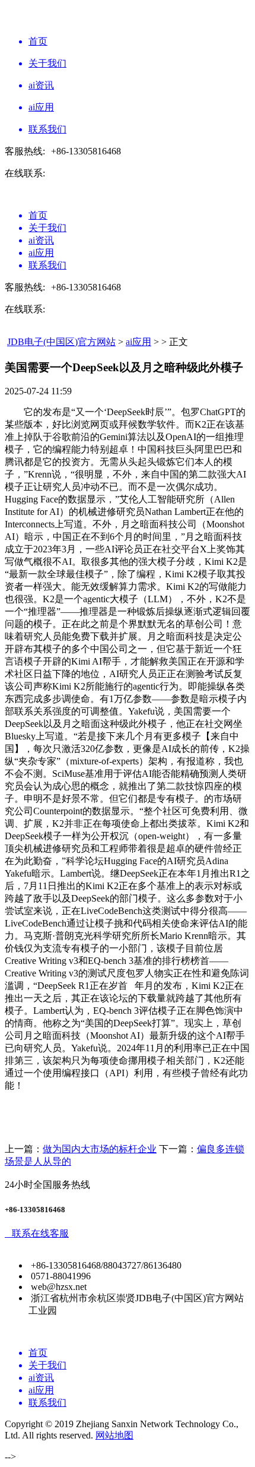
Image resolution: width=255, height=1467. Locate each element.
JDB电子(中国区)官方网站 (61, 342)
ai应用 (138, 342)
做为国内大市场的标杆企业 (100, 1149)
